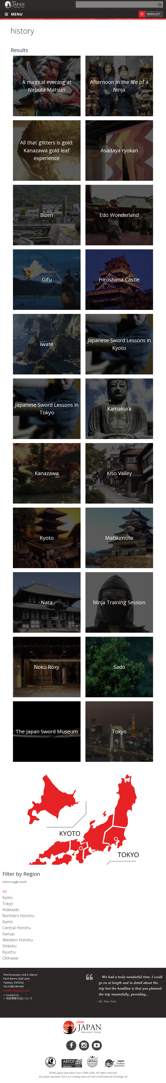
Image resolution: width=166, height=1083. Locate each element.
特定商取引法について (19, 998)
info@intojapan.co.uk (16, 990)
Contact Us (12, 995)
